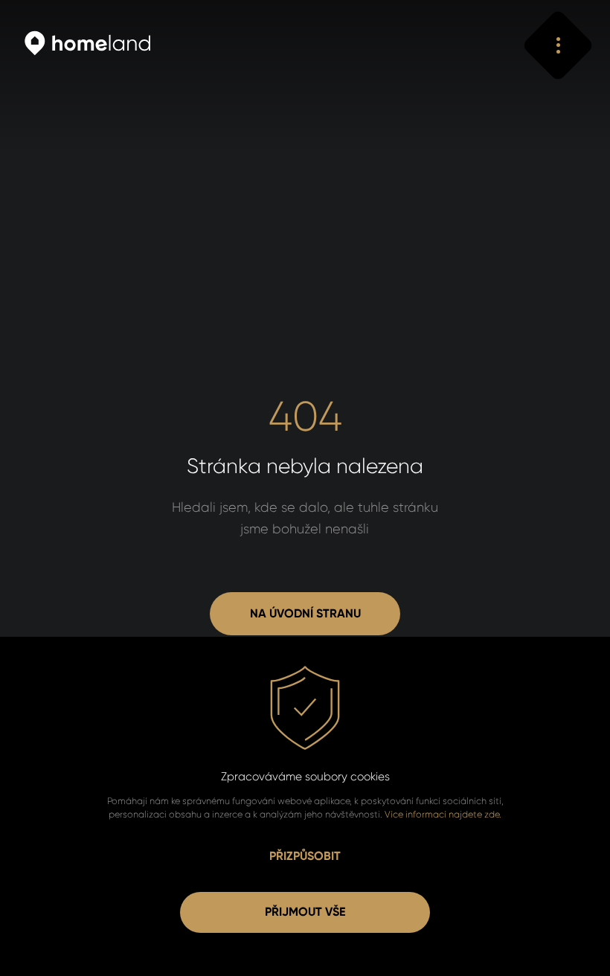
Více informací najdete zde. (443, 814)
